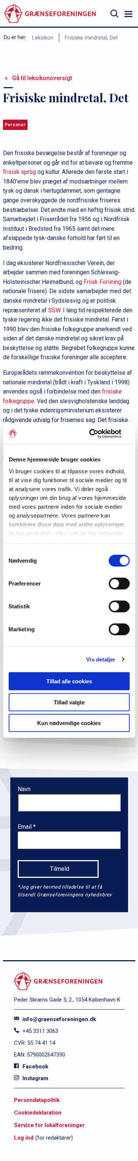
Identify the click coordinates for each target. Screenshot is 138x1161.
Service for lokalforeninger (49, 1125)
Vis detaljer (100, 659)
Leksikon (42, 37)
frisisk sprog (19, 171)
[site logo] (50, 14)
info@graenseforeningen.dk (58, 1019)
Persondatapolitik (37, 1100)
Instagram (34, 1078)
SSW (54, 310)
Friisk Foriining (102, 281)
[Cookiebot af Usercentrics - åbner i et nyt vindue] (98, 433)
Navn (24, 789)
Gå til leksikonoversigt (42, 78)
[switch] (119, 584)
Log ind (23, 1137)
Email (25, 826)
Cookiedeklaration (37, 1112)
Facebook (34, 1066)
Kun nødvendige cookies (69, 723)
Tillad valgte (69, 702)
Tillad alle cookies (69, 681)
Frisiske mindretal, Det (91, 37)
